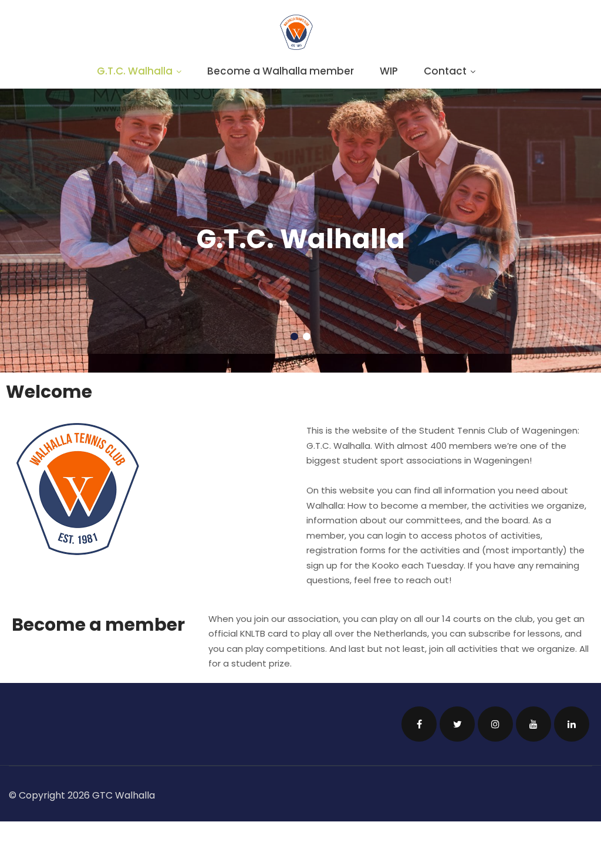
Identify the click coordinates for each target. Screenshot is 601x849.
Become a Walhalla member (280, 71)
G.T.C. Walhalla (135, 71)
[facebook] (419, 704)
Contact (445, 71)
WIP (389, 71)
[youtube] (533, 704)
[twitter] (457, 704)
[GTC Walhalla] (296, 46)
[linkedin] (571, 704)
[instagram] (495, 704)
